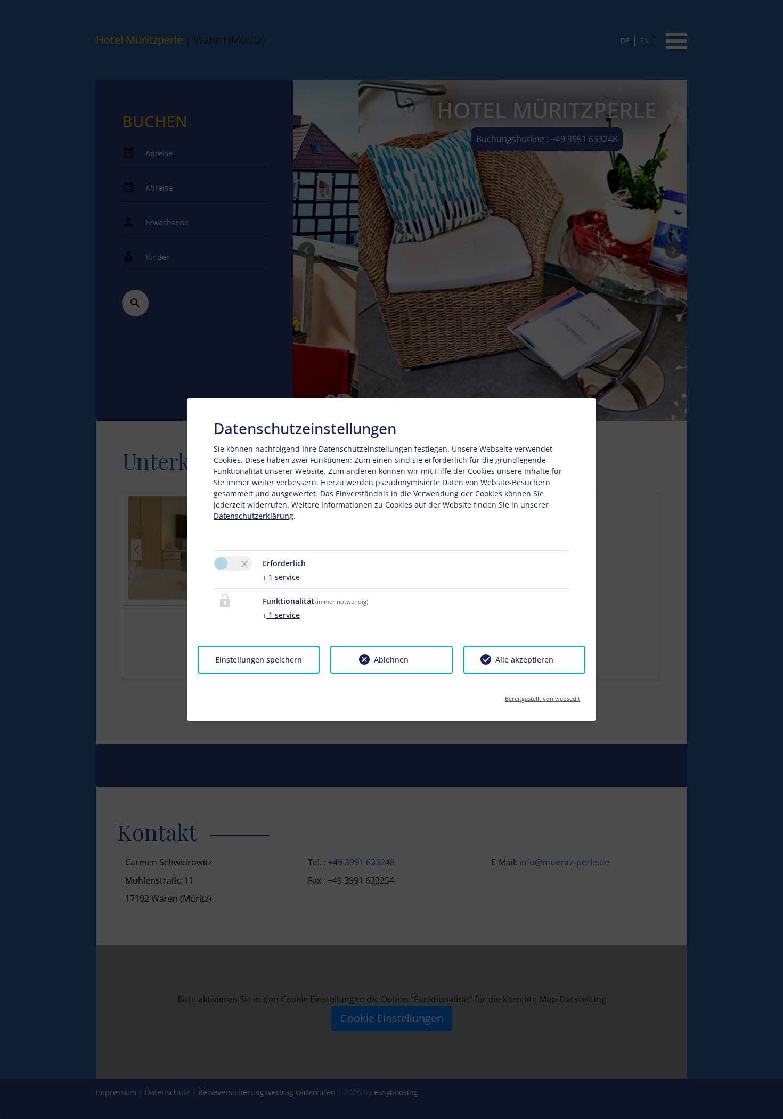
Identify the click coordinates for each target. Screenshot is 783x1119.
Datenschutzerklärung (253, 516)
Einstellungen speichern (258, 660)
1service (281, 577)
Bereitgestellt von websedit (542, 695)
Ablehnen (391, 660)
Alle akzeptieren (524, 660)
